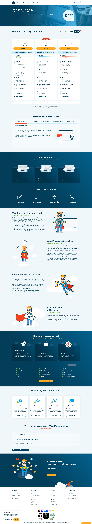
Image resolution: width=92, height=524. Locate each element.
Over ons (65, 2)
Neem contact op (51, 474)
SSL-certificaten (15, 500)
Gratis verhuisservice (43, 91)
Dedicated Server (15, 496)
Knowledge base (72, 493)
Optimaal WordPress (21, 121)
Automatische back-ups (58, 121)
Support (70, 2)
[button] (74, 3)
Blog (51, 493)
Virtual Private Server (16, 495)
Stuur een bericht (86, 522)
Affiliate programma (54, 496)
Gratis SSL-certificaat (45, 121)
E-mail (34, 2)
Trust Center (53, 501)
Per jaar (77, 31)
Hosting (29, 2)
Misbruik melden (54, 504)
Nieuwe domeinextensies (36, 496)
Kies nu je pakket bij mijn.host (46, 381)
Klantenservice (72, 492)
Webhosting (33, 501)
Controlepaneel (72, 496)
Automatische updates (33, 121)
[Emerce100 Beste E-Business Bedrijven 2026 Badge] (39, 516)
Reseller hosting (34, 504)
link (41, 282)
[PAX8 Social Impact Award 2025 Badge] (46, 516)
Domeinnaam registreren (36, 492)
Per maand (71, 31)
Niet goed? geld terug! (70, 121)
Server (38, 2)
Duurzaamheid (53, 495)
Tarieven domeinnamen (35, 495)
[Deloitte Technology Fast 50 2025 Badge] (52, 516)
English (67, 522)
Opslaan (16, 519)
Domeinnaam (23, 2)
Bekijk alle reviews (30, 22)
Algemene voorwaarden (55, 506)
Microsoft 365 (15, 498)
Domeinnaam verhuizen (36, 493)
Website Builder (15, 493)
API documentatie (72, 495)
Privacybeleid (53, 502)
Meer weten (20, 415)
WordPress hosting (35, 502)
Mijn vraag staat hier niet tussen (20, 449)
